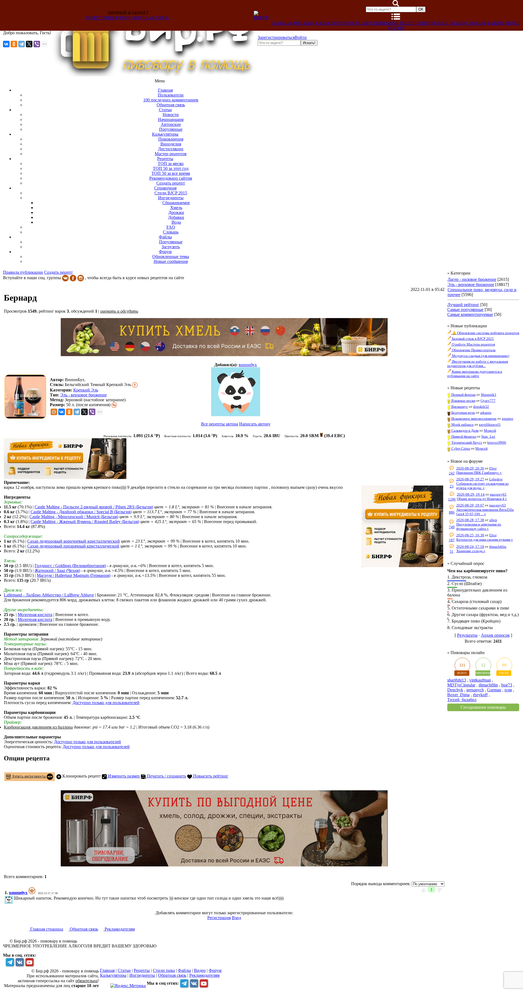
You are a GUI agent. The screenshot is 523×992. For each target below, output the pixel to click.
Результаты (467, 635)
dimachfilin (497, 547)
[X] (29, 44)
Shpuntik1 (488, 395)
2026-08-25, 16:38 (470, 535)
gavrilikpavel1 (490, 424)
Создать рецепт (58, 272)
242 (452, 473)
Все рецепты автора (219, 424)
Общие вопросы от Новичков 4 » (482, 499)
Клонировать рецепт (81, 776)
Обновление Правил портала (473, 350)
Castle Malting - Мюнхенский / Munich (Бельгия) (73, 516)
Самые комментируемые (470, 314)
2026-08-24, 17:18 (470, 547)
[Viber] (37, 44)
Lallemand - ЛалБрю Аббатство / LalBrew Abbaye (49, 595)
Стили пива (384, 23)
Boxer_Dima (458, 694)
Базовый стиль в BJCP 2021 (472, 339)
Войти (301, 37)
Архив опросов (495, 635)
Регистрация (101, 17)
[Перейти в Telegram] (9, 962)
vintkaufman (480, 680)
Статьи (360, 23)
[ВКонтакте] (6, 44)
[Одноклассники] (14, 44)
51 (452, 551)
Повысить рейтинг (210, 776)
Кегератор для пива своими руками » (484, 539)
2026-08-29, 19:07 (470, 505)
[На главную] (154, 75)
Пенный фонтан (463, 395)
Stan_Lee (488, 436)
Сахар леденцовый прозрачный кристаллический (73, 546)
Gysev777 (488, 401)
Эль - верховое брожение (83, 395)
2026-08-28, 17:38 (470, 520)
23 (452, 486)
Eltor (493, 468)
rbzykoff (480, 694)
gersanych (475, 690)
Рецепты (410, 23)
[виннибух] (235, 392)
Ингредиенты (438, 23)
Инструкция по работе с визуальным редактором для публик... (477, 363)
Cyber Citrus (460, 448)
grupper (507, 418)
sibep (493, 520)
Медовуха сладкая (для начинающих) (480, 356)
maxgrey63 (498, 494)
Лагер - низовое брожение (472, 279)
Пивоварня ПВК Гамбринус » (479, 473)
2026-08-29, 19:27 (470, 479)
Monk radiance (462, 424)
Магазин (303, 23)
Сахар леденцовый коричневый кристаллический (73, 541)
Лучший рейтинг (463, 304)
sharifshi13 (456, 680)
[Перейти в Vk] (19, 962)
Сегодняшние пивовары (483, 707)
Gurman (494, 690)
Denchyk (455, 690)
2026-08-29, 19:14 (471, 494)
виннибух (248, 364)
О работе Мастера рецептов (473, 344)
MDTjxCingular (461, 685)
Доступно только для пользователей (105, 702)
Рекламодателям (119, 929)
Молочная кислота (35, 614)
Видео (512, 23)
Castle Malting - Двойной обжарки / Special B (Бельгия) (81, 511)
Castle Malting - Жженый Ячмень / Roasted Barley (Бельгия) (85, 521)
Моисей (490, 430)
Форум (396, 28)
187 (452, 540)
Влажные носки (463, 401)
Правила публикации (23, 272)
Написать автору (254, 424)
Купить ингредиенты (29, 776)
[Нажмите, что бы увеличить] (27, 397)
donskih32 (481, 407)
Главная (281, 23)
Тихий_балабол (461, 699)
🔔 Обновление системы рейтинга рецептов (485, 333)
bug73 (506, 685)
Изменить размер (123, 776)
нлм (508, 690)
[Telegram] (21, 44)
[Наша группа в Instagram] (80, 277)
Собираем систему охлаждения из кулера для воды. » (482, 485)
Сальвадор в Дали (465, 430)
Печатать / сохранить (166, 776)
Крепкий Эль (85, 390)
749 (452, 527)
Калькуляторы (333, 23)
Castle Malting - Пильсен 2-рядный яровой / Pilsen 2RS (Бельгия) (94, 507)
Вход (124, 17)
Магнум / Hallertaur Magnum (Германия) (73, 575)
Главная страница (46, 929)
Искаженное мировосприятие (474, 418)
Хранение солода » (470, 551)
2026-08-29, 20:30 (470, 468)
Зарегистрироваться (276, 37)
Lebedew (496, 479)
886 (452, 512)
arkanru (485, 413)
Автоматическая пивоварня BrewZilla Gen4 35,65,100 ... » (485, 512)
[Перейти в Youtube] (29, 962)
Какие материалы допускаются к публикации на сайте (474, 373)
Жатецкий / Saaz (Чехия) (57, 570)
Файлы (495, 23)
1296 (452, 499)
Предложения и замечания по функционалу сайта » (478, 526)
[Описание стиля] (135, 384)
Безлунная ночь (463, 413)
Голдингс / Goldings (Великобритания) (70, 565)
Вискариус (459, 407)
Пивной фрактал (463, 436)
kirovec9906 (496, 442)
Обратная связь (150, 17)
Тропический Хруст (466, 442)
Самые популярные (465, 309)
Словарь (476, 23)
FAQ (460, 23)
